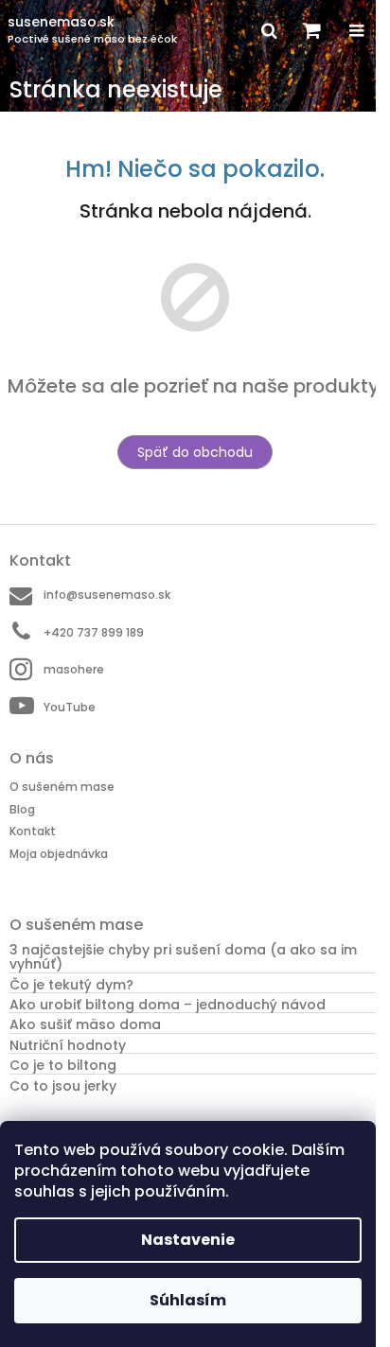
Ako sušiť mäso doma (85, 1025)
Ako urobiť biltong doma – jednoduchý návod (167, 1005)
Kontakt (32, 831)
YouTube (70, 707)
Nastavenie (188, 1240)
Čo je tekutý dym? (71, 985)
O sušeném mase (62, 786)
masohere (74, 669)
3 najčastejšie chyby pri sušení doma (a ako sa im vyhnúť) (183, 957)
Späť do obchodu (195, 452)
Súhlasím (188, 1300)
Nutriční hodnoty (67, 1046)
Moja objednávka (58, 854)
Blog (22, 809)
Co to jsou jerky (62, 1086)
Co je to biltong (62, 1065)
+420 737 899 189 (94, 632)
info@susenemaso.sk (107, 594)
